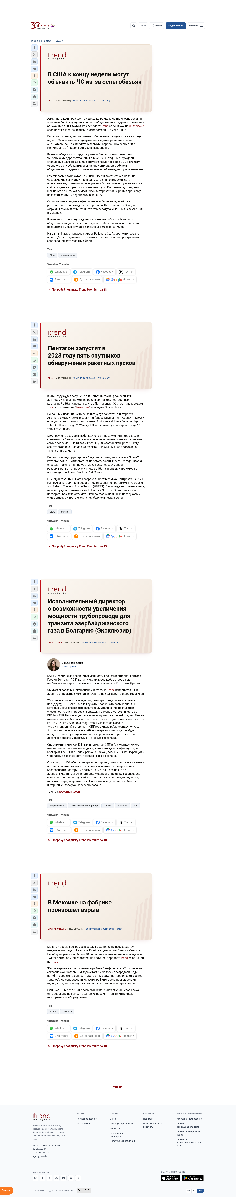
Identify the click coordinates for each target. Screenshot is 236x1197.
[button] (34, 48)
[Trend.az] (43, 25)
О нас (113, 1119)
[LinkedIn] (71, 1178)
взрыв (53, 1011)
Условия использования (189, 1119)
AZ (194, 1190)
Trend (105, 126)
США (52, 255)
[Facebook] (42, 1178)
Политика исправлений (122, 1141)
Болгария (123, 805)
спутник (65, 512)
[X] (49, 1178)
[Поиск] (133, 25)
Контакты (115, 1128)
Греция (107, 805)
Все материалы (69, 666)
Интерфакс (136, 126)
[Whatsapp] (35, 1178)
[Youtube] (57, 1178)
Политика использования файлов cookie (189, 1142)
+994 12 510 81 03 (41, 1152)
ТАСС (54, 961)
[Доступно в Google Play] (193, 1178)
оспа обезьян (68, 255)
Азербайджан (57, 805)
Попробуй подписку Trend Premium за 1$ (79, 289)
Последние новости (87, 1119)
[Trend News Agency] (42, 1117)
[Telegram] (64, 1178)
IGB (135, 805)
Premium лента (84, 1123)
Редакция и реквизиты (122, 1123)
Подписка (148, 1119)
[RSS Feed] (78, 1178)
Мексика (67, 1011)
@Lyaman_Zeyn (69, 791)
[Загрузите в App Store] (170, 1178)
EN (188, 1190)
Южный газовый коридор (84, 805)
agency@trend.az (40, 1156)
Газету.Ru (82, 407)
